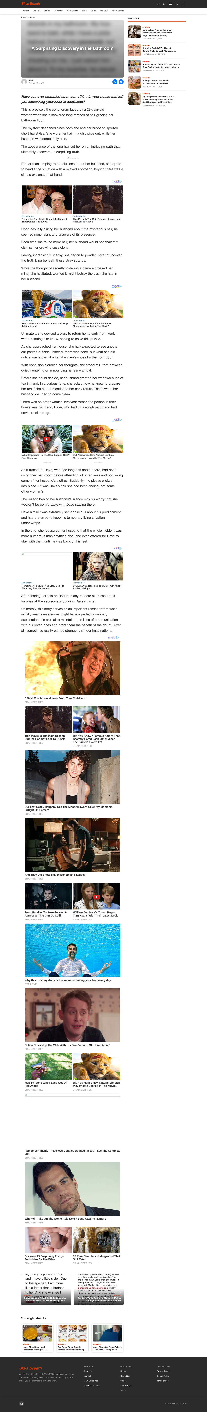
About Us (88, 1371)
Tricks (84, 11)
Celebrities (58, 11)
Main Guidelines (91, 1381)
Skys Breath (30, 3)
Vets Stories (72, 11)
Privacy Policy (163, 1371)
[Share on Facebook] (121, 81)
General (36, 11)
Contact (87, 1376)
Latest (26, 11)
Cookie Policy (163, 1376)
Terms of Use (163, 1381)
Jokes (93, 11)
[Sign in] (177, 4)
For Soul (104, 11)
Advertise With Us (92, 1386)
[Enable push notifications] (170, 4)
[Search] (164, 4)
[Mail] (21, 1403)
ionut (31, 80)
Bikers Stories (118, 11)
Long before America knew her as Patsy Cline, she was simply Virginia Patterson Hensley (157, 33)
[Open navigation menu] (183, 4)
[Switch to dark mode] (158, 4)
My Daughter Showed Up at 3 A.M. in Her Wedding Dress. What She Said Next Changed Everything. (159, 99)
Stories (47, 11)
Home (23, 17)
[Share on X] (114, 81)
